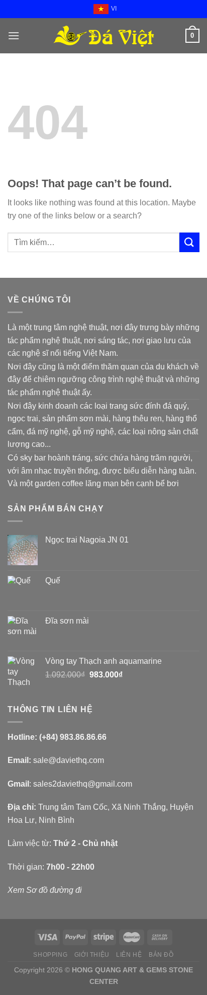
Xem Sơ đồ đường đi (45, 890)
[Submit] (189, 242)
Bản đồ (161, 954)
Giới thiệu (92, 954)
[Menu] (14, 35)
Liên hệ (129, 954)
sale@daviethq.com (68, 760)
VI (114, 8)
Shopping (50, 954)
